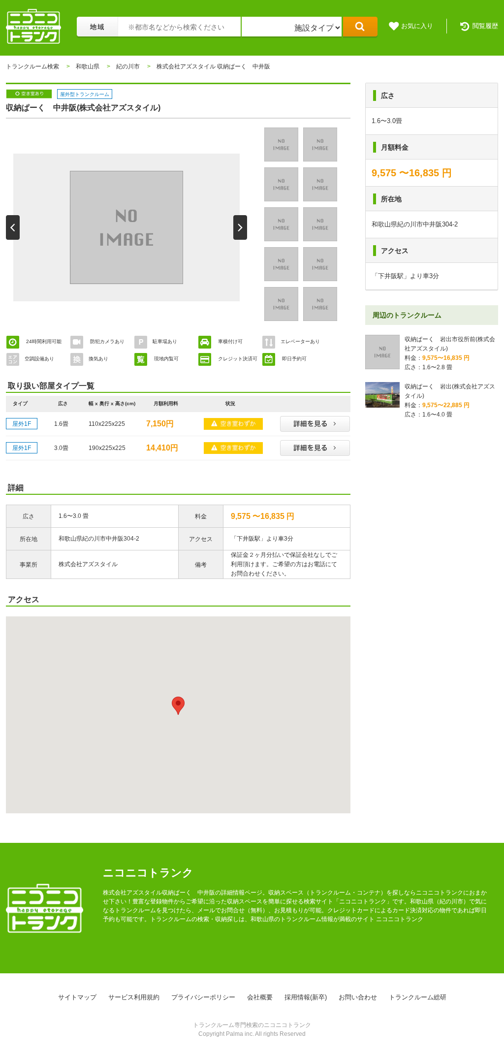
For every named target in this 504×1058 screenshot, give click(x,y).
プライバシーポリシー (203, 997)
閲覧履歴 (485, 26)
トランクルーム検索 (32, 66)
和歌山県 (87, 66)
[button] (178, 706)
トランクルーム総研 (417, 997)
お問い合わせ (358, 997)
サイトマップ (77, 997)
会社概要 (260, 997)
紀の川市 (128, 66)
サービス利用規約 (133, 997)
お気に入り (417, 26)
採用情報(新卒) (305, 997)
